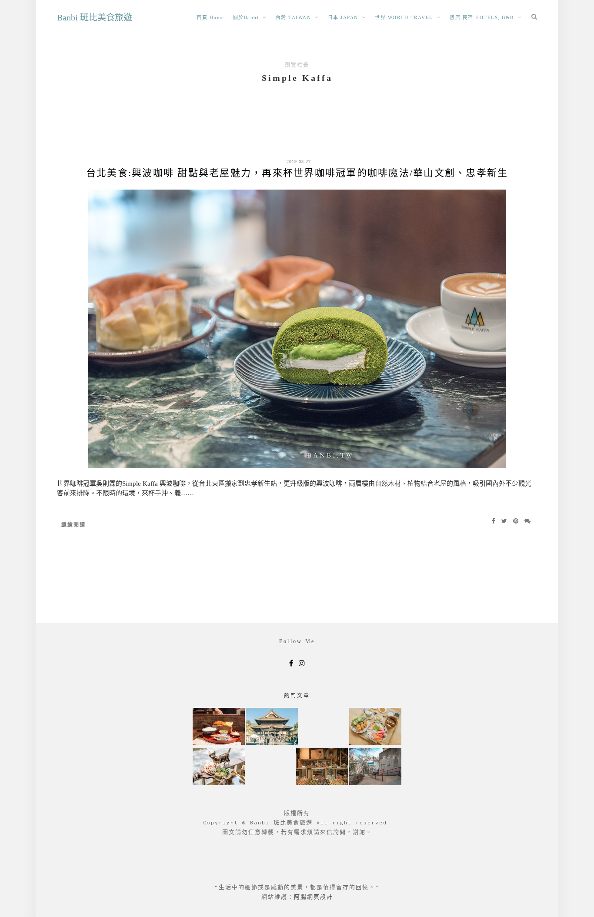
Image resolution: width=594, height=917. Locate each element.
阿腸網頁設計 (313, 897)
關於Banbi (246, 17)
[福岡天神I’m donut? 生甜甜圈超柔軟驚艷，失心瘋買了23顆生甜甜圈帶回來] (322, 767)
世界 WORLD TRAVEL (404, 17)
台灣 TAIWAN (293, 17)
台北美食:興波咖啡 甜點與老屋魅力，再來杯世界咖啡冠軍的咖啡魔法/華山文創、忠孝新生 (297, 172)
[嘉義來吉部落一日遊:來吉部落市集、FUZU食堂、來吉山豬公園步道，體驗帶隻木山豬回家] (219, 767)
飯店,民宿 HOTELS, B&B (482, 17)
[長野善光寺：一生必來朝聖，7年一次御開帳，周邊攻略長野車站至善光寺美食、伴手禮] (272, 727)
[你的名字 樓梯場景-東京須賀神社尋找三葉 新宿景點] (375, 767)
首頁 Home (210, 17)
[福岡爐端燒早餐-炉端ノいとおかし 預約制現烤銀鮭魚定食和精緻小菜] (219, 727)
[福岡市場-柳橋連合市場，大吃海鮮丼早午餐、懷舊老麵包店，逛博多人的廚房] (375, 727)
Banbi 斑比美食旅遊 (94, 17)
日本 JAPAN (343, 17)
